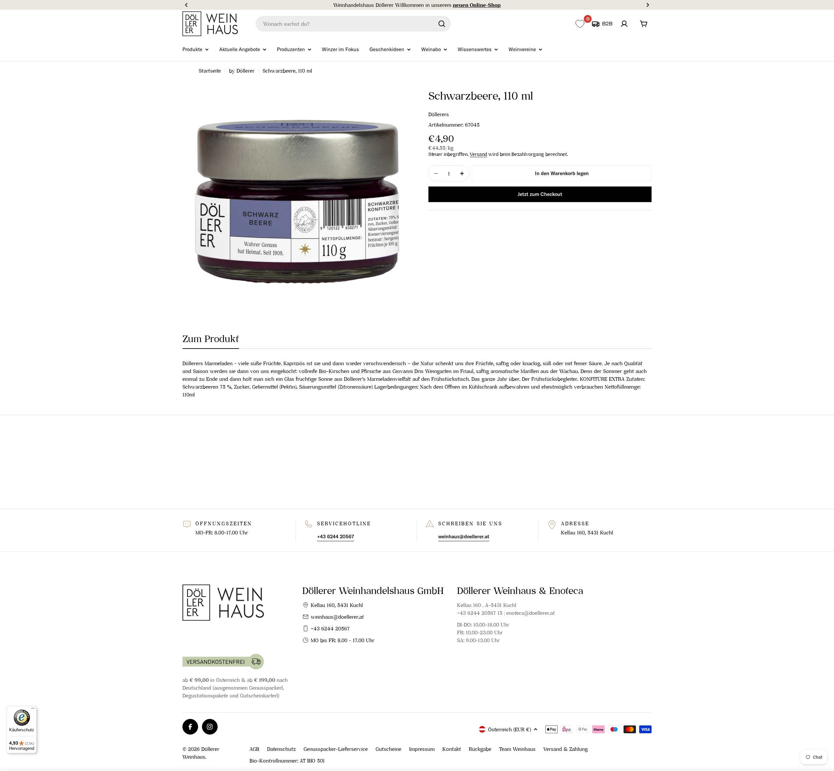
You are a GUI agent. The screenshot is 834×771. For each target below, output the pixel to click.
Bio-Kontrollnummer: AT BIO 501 (287, 760)
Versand (478, 154)
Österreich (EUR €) (509, 729)
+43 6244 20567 (330, 628)
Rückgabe (480, 749)
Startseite (210, 70)
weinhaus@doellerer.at (337, 616)
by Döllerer (241, 70)
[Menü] (33, 710)
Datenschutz (281, 749)
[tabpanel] (417, 378)
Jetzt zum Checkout (540, 194)
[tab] (210, 341)
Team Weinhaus (517, 749)
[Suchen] (442, 24)
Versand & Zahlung (565, 749)
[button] (186, 5)
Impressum (422, 749)
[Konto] (624, 24)
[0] (580, 24)
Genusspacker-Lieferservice (336, 749)
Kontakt (451, 749)
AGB (254, 749)
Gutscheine (388, 749)
